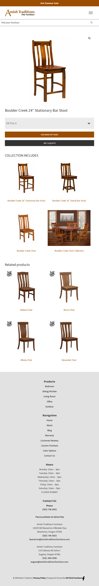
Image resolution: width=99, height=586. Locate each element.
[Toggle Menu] (91, 13)
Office (49, 401)
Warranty (49, 435)
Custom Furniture (49, 445)
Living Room (49, 396)
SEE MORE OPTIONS (49, 134)
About (49, 425)
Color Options (49, 450)
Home (49, 420)
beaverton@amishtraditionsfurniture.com (49, 539)
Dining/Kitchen (49, 391)
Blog (49, 430)
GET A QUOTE (50, 143)
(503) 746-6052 (49, 509)
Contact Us (49, 455)
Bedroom (49, 386)
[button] (89, 38)
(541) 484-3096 (49, 558)
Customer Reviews (49, 440)
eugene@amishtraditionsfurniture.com (49, 561)
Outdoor (49, 406)
